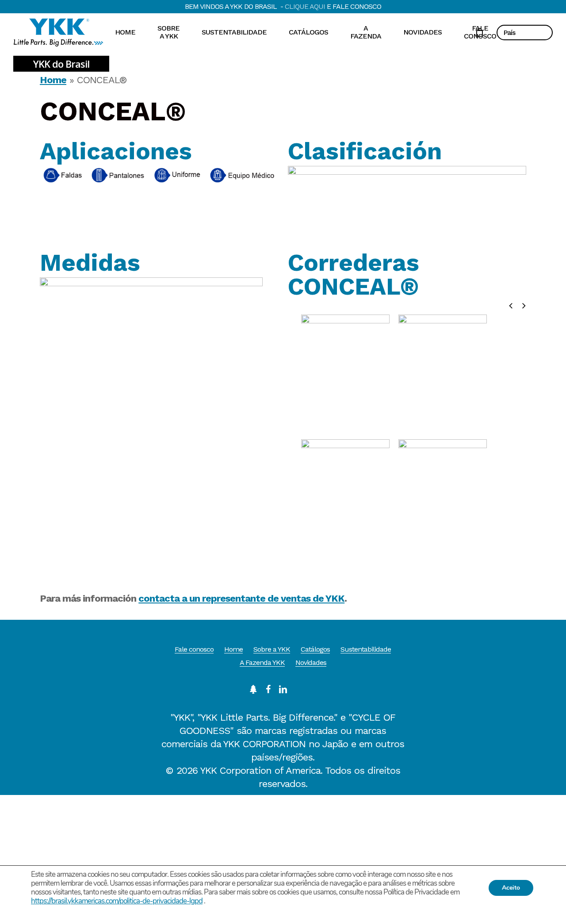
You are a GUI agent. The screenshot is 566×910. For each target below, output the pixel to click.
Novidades (310, 662)
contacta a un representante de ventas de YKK (241, 598)
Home (53, 79)
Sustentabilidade (365, 649)
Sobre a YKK (271, 649)
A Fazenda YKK (262, 662)
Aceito (511, 887)
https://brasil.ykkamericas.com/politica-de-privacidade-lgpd (117, 901)
